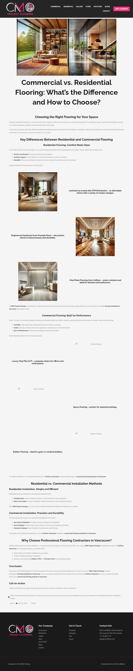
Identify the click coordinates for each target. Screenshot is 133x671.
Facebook (72, 630)
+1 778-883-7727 (105, 636)
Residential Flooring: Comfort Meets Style (66, 145)
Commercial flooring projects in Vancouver (29, 596)
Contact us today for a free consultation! (62, 588)
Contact (106, 11)
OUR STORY (98, 6)
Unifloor (12, 598)
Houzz (71, 639)
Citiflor (12, 596)
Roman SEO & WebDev (117, 664)
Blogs (107, 6)
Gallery (79, 6)
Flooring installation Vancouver (76, 596)
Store (88, 6)
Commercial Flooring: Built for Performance (66, 315)
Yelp (70, 636)
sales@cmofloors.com (107, 639)
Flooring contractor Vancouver (55, 596)
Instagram (72, 633)
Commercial (56, 6)
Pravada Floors (93, 596)
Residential (68, 6)
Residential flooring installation (109, 596)
